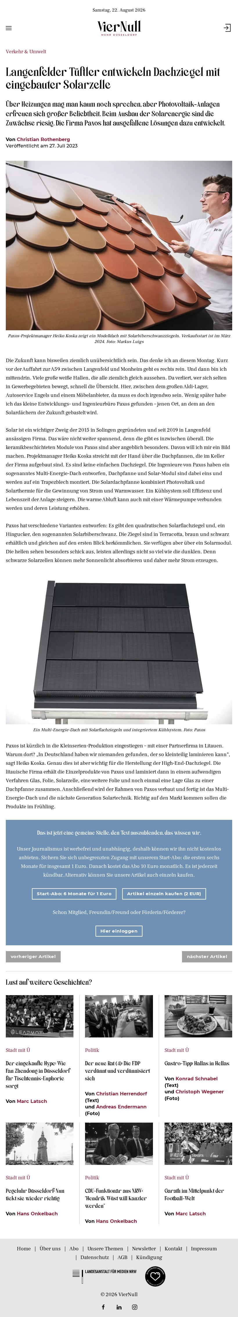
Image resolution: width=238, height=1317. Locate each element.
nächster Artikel (207, 956)
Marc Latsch (32, 1101)
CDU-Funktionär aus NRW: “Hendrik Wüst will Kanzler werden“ (116, 1198)
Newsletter (144, 1248)
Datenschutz (94, 1257)
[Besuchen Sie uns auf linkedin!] (119, 1307)
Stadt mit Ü (18, 1050)
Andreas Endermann (121, 1107)
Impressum (204, 1248)
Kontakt (173, 1248)
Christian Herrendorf (121, 1094)
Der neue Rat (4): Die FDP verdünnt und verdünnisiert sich (117, 1070)
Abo (74, 1248)
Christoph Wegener (200, 1092)
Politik (92, 1050)
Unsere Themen (105, 1248)
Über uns (50, 1248)
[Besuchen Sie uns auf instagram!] (135, 1307)
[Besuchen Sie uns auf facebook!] (103, 1307)
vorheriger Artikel (33, 956)
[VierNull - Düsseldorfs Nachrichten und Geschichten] (119, 28)
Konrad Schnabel (197, 1078)
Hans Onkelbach (37, 1213)
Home (24, 1248)
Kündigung (149, 1257)
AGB (122, 1257)
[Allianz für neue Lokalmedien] (155, 1276)
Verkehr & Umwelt (26, 51)
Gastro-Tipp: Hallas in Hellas (197, 1062)
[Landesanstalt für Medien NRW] (104, 1276)
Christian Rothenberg (43, 139)
